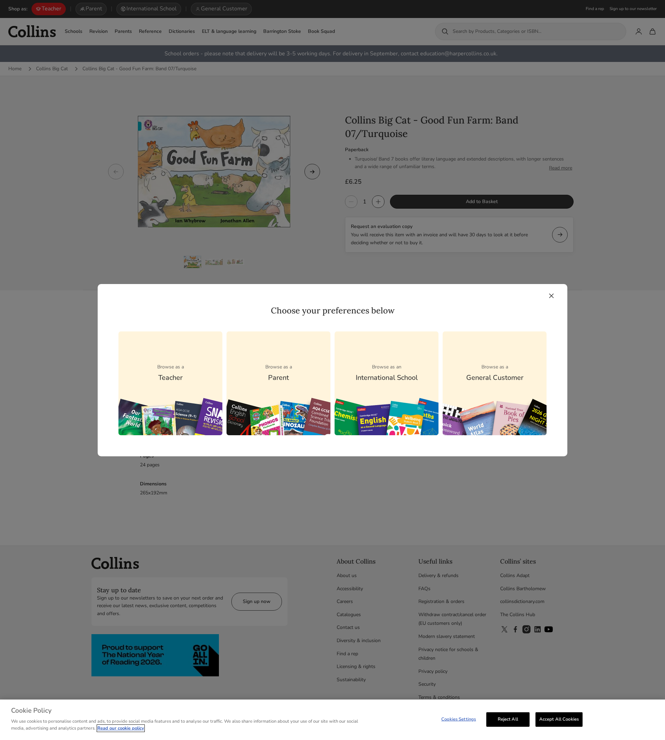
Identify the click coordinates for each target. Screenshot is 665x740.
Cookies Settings (458, 719)
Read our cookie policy (120, 728)
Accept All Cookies (559, 719)
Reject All (508, 719)
